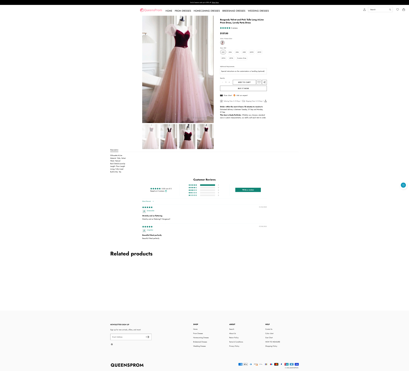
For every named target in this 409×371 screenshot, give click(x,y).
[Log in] (364, 9)
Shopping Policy (271, 346)
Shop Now (215, 2)
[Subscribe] (147, 337)
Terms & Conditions (236, 342)
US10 (251, 52)
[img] (147, 207)
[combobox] (380, 9)
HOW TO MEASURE (272, 342)
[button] (403, 9)
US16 (231, 58)
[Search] (390, 9)
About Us (232, 333)
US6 (237, 52)
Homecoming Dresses (201, 337)
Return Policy (234, 337)
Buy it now (243, 88)
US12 (259, 52)
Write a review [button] (248, 190)
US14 (223, 58)
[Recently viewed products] (403, 185)
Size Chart (269, 337)
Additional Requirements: (227, 66)
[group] (150, 136)
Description (114, 150)
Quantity (222, 78)
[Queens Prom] (151, 10)
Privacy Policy (234, 346)
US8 (244, 52)
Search (231, 329)
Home (195, 329)
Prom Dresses (198, 333)
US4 (230, 52)
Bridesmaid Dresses (200, 342)
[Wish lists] (397, 9)
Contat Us (268, 329)
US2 (223, 52)
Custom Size (241, 58)
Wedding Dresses (199, 346)
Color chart (269, 333)
